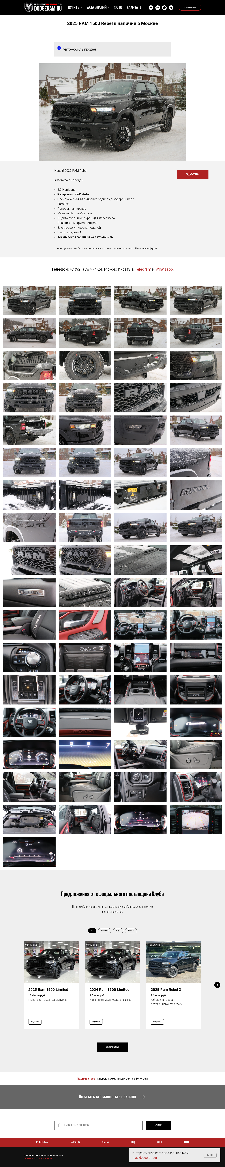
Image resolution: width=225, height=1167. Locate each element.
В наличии (105, 931)
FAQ (133, 1142)
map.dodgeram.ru (144, 1157)
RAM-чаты (134, 8)
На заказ (131, 931)
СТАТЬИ (105, 1142)
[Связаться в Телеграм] (157, 7)
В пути (118, 931)
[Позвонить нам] (171, 7)
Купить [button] (74, 8)
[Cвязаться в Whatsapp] (164, 7)
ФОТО (159, 1142)
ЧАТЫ (186, 1142)
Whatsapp (164, 269)
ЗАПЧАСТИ (75, 1142)
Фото (118, 8)
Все (92, 931)
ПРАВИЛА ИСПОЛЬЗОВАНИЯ (38, 1158)
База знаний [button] (96, 8)
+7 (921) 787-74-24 (86, 269)
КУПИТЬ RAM (42, 1142)
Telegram (143, 269)
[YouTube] (151, 7)
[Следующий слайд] (217, 985)
